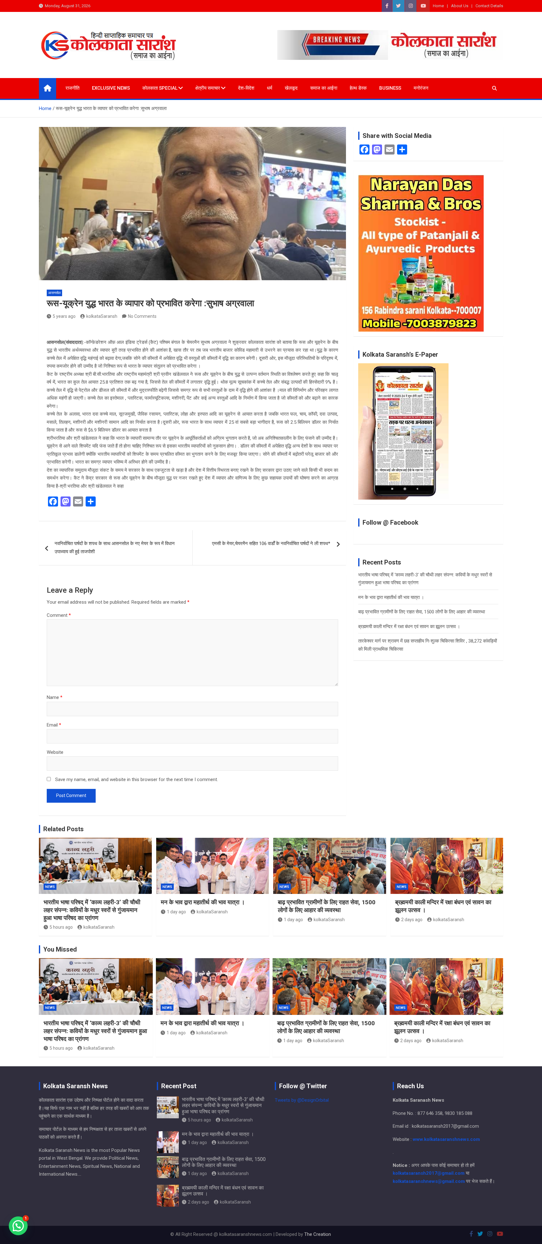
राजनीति (72, 88)
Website (55, 752)
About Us (459, 5)
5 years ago (64, 316)
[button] (18, 1225)
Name (54, 697)
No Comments (142, 316)
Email (54, 725)
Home (438, 5)
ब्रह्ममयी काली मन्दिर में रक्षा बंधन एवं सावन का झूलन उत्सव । (409, 626)
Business (390, 88)
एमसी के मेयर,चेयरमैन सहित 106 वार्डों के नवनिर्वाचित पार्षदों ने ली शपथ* (271, 543)
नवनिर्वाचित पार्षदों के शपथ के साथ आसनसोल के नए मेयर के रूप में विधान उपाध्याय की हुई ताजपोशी (115, 547)
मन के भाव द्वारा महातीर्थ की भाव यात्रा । (391, 597)
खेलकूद (291, 88)
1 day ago (176, 911)
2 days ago (411, 919)
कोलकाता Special (160, 88)
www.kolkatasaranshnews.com (446, 1139)
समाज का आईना (323, 88)
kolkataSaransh (101, 316)
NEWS (50, 887)
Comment (59, 615)
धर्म (269, 88)
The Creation (317, 1234)
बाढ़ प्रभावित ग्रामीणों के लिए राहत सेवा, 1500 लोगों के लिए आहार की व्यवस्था (421, 612)
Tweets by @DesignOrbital (302, 1100)
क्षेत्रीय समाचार (207, 88)
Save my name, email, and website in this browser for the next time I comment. (136, 779)
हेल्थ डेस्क (358, 88)
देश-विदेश (246, 88)
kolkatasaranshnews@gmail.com (429, 1181)
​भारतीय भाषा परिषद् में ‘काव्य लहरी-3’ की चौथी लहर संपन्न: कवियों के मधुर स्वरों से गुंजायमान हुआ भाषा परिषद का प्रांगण (92, 910)
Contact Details (489, 5)
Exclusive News (111, 88)
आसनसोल (54, 293)
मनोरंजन (421, 88)
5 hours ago (61, 927)
